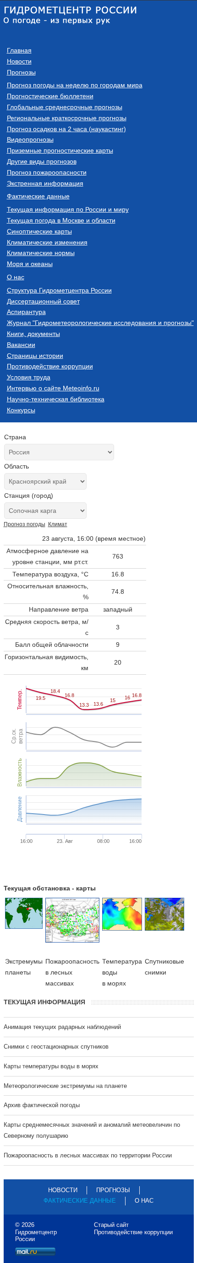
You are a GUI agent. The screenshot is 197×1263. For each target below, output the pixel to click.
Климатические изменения (47, 242)
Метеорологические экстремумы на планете (65, 1085)
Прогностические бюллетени (50, 96)
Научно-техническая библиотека (55, 399)
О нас (15, 277)
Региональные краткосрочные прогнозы (66, 118)
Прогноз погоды (24, 524)
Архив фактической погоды (42, 1105)
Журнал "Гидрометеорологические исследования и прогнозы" (100, 322)
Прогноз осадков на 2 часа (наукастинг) (66, 129)
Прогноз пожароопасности (47, 172)
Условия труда (28, 377)
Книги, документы (33, 333)
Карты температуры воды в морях (51, 1066)
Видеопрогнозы (30, 139)
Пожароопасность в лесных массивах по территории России (88, 1155)
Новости (19, 61)
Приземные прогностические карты (60, 150)
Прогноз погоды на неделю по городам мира (74, 85)
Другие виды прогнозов (42, 161)
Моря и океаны (30, 263)
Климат (57, 524)
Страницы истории (35, 355)
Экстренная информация (45, 183)
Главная (19, 50)
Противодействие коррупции (50, 366)
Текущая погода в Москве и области (61, 220)
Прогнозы (21, 72)
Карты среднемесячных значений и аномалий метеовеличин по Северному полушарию (92, 1130)
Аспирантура (26, 311)
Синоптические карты (39, 231)
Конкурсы (21, 410)
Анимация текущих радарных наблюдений (62, 1026)
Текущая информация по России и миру (68, 209)
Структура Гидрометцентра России (59, 290)
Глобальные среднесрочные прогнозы (64, 107)
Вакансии (21, 344)
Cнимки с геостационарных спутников (56, 1046)
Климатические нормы (41, 252)
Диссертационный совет (43, 301)
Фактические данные (38, 196)
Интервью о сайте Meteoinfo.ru (53, 388)
